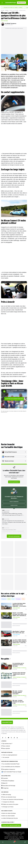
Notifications (7, 833)
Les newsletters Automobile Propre (11, 763)
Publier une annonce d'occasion (10, 804)
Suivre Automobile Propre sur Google (12, 771)
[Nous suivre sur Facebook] (3, 738)
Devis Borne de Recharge (9, 785)
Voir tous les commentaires (14, 536)
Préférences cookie (20, 832)
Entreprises (4, 598)
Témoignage (18, 598)
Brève (23, 598)
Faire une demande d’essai (9, 797)
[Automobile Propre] (10, 3)
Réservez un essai (21, 2)
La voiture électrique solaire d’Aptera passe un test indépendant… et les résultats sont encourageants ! (19, 605)
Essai (13, 598)
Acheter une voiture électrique (8, 813)
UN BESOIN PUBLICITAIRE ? (7, 822)
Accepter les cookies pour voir (14, 398)
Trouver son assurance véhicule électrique (13, 799)
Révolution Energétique (8, 780)
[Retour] (3, 842)
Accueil (2, 10)
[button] (14, 523)
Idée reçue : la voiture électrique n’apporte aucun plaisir (17, 692)
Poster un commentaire (14, 501)
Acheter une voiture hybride (8, 815)
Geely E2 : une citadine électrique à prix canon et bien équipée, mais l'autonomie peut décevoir (20, 614)
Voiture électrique (4, 20)
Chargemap (5, 788)
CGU (21, 834)
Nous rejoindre (6, 748)
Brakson (18, 839)
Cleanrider (5, 778)
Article (9, 598)
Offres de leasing (7, 794)
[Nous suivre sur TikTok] (14, 738)
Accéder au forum (14, 505)
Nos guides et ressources (9, 769)
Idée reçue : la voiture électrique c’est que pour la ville (18, 702)
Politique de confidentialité (9, 832)
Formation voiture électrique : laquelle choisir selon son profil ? (19, 674)
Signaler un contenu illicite (13, 834)
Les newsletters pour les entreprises (11, 766)
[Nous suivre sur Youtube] (8, 738)
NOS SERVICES (4, 792)
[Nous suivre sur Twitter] (5, 738)
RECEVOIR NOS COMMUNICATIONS (9, 761)
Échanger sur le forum (8, 806)
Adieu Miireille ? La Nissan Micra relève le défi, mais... (19, 632)
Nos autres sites (5, 775)
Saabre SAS (19, 838)
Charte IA (22, 833)
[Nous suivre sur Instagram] (11, 738)
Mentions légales (15, 833)
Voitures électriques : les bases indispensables (20, 667)
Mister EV (5, 783)
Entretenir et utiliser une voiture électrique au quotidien (20, 695)
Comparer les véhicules (8, 801)
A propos (3, 741)
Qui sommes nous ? (7, 743)
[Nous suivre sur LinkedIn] (17, 738)
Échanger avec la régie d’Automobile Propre (11, 825)
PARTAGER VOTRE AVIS (6, 752)
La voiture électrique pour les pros (9, 818)
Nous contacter (6, 746)
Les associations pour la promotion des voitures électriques (18, 665)
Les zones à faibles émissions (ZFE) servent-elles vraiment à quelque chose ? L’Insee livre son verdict (19, 641)
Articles (6, 10)
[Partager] (25, 842)
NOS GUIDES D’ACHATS (6, 810)
